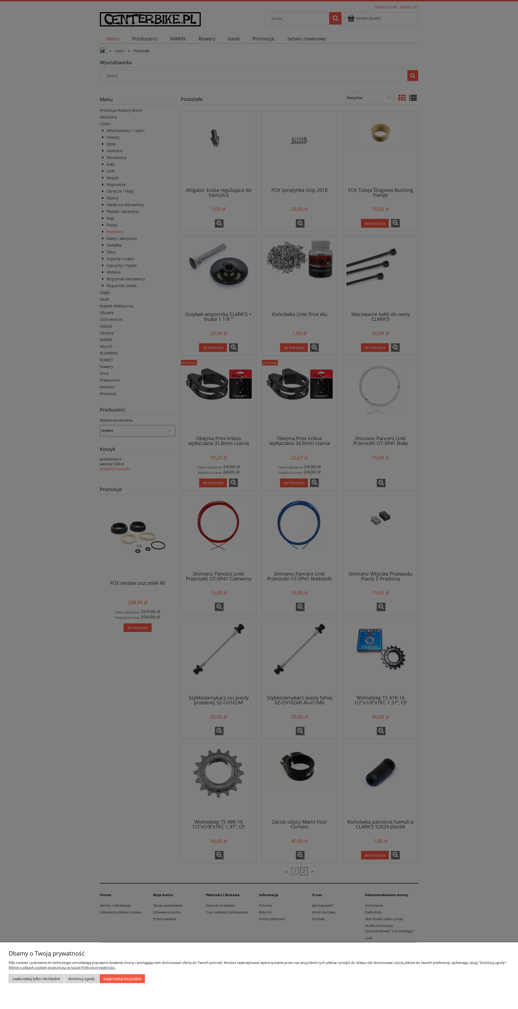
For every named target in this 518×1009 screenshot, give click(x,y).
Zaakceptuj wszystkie (122, 978)
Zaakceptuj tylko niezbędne (36, 978)
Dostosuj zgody (81, 978)
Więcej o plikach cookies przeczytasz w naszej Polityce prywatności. (62, 967)
